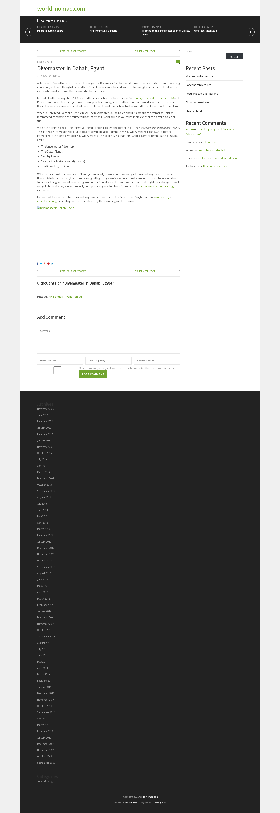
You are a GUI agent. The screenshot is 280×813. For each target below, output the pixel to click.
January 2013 (44, 542)
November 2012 (45, 554)
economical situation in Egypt (159, 186)
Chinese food (194, 111)
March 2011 (43, 674)
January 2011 (44, 687)
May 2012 (42, 586)
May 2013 (42, 516)
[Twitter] (41, 263)
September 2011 (46, 636)
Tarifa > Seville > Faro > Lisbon (220, 158)
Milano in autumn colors (50, 31)
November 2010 (45, 700)
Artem (190, 129)
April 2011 (42, 668)
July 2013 (42, 504)
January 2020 (44, 428)
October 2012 (44, 560)
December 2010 (45, 693)
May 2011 (42, 662)
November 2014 (45, 447)
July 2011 (42, 649)
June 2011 (42, 655)
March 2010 (43, 725)
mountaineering (47, 201)
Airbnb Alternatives (198, 102)
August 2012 (44, 573)
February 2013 (45, 535)
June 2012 (42, 579)
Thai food (211, 142)
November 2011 (45, 624)
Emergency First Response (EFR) (154, 98)
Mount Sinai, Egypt (145, 51)
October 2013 (44, 485)
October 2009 (44, 756)
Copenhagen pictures (198, 85)
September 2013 (46, 491)
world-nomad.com (61, 8)
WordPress (131, 802)
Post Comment (93, 374)
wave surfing (161, 197)
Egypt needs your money (72, 51)
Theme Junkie (159, 802)
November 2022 (45, 409)
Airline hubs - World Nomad (65, 296)
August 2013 (44, 497)
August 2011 (44, 643)
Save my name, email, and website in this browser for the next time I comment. (128, 368)
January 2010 (44, 737)
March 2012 (43, 598)
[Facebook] (38, 263)
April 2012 (42, 592)
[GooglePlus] (45, 263)
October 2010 (44, 706)
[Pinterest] (48, 263)
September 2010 (46, 712)
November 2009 (45, 750)
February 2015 (45, 434)
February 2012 (45, 605)
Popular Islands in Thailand (202, 93)
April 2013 (42, 522)
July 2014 (42, 459)
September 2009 (46, 763)
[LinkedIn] (52, 263)
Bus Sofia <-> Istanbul (211, 150)
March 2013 (43, 529)
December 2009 (45, 744)
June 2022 (42, 415)
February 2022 (45, 421)
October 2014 (44, 453)
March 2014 (43, 472)
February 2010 (45, 731)
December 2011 (45, 617)
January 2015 (44, 440)
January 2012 (44, 611)
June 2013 (42, 510)
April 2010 (42, 718)
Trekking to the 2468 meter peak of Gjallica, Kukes (166, 32)
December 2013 (45, 478)
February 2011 (45, 681)
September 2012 (46, 567)
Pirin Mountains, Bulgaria (103, 31)
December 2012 (45, 548)
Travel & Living (45, 781)
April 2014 (42, 466)
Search (190, 51)
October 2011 (44, 630)
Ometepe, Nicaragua (205, 31)
